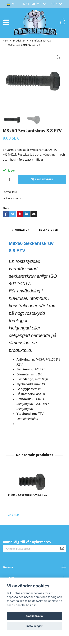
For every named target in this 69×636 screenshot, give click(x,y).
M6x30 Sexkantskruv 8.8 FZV (28, 505)
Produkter (19, 51)
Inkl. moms (32, 3)
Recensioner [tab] (48, 240)
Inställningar (34, 626)
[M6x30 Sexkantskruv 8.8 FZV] (32, 491)
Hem (5, 51)
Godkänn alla (34, 615)
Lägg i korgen (44, 190)
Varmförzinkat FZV (40, 51)
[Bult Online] (41, 23)
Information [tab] (20, 240)
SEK (54, 3)
